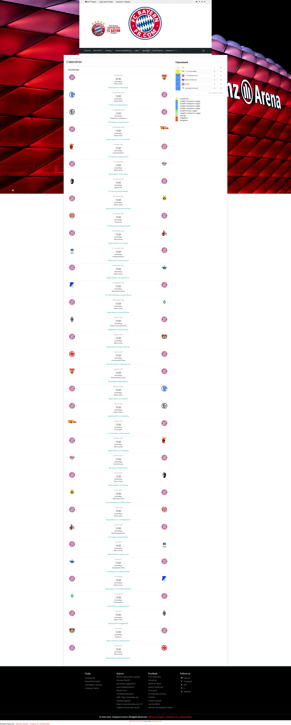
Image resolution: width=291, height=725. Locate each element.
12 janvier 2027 (118, 334)
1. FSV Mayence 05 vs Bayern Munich (118, 226)
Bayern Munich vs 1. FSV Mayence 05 (118, 520)
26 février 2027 (118, 455)
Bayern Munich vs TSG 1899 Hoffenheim (118, 589)
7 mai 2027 (118, 611)
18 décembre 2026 (118, 300)
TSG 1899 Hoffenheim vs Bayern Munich (118, 295)
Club (183, 68)
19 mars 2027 (118, 525)
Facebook (188, 681)
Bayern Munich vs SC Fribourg (118, 485)
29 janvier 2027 (118, 386)
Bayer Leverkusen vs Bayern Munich (118, 641)
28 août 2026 (118, 75)
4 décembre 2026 (118, 265)
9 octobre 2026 (118, 144)
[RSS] (202, 1)
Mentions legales (157, 717)
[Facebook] (199, 1)
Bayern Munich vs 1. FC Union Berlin (118, 139)
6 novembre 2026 (118, 213)
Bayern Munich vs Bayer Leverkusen (118, 347)
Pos (178, 68)
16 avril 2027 (118, 576)
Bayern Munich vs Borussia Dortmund (118, 208)
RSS (185, 685)
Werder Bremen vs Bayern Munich (118, 606)
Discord (187, 678)
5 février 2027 (118, 404)
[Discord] (196, 1)
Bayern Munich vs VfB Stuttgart (118, 87)
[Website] (181, 691)
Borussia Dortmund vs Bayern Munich (118, 502)
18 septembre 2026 (118, 127)
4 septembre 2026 (118, 92)
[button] (203, 50)
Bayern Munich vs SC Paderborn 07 (118, 278)
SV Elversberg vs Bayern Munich (118, 122)
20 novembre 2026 (118, 231)
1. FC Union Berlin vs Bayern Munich (118, 433)
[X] (204, 1)
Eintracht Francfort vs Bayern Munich (118, 364)
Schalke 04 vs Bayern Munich (118, 105)
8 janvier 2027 (118, 317)
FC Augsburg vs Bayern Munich (118, 157)
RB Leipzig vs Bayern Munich (118, 468)
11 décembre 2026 (118, 283)
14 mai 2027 (118, 628)
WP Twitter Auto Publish (136, 721)
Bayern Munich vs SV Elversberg (118, 416)
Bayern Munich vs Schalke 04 (118, 399)
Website (187, 692)
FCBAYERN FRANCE (97, 13)
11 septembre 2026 (118, 110)
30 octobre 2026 (118, 196)
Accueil (68, 58)
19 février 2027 (118, 438)
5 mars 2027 (118, 490)
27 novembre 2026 (118, 248)
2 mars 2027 (118, 473)
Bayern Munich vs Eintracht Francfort (118, 658)
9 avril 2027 (118, 559)
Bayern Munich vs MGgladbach (118, 623)
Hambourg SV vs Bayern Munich (118, 260)
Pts (221, 68)
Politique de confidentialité (179, 717)
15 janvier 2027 (118, 352)
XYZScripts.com (157, 721)
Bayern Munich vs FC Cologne (118, 243)
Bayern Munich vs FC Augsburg (118, 450)
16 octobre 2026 (118, 162)
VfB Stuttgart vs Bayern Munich (118, 381)
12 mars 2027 (118, 507)
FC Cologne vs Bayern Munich (118, 537)
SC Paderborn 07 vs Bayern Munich (118, 571)
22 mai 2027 (118, 646)
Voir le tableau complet (215, 93)
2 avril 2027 (118, 542)
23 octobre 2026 (118, 179)
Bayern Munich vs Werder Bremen (118, 312)
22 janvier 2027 (118, 369)
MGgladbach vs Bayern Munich (118, 329)
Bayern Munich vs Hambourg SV (118, 554)
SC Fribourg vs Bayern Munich (118, 191)
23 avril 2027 (118, 594)
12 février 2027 (118, 421)
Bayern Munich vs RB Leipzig (118, 174)
